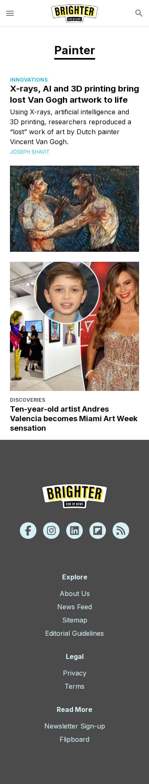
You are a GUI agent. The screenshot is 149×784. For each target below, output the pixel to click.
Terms (74, 686)
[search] (139, 13)
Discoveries (27, 400)
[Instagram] (51, 530)
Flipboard (74, 739)
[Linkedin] (74, 530)
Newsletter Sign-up (74, 726)
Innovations (29, 80)
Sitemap (74, 620)
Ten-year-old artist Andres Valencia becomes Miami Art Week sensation (73, 419)
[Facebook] (28, 530)
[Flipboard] (97, 530)
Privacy (75, 673)
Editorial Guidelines (74, 633)
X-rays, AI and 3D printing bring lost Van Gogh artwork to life (74, 94)
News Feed (74, 607)
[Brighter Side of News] (74, 13)
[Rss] (121, 530)
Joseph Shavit (30, 152)
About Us (75, 593)
